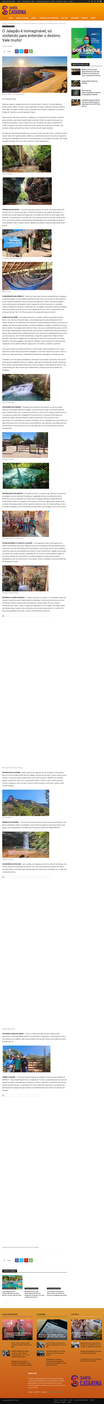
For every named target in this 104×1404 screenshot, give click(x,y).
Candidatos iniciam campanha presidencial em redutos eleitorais (85, 1335)
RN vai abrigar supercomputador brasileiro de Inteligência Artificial (91, 92)
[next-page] (6, 1302)
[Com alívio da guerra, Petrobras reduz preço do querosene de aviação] (40, 1353)
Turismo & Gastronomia (14, 23)
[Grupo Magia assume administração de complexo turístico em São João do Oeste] (12, 1282)
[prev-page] (3, 1302)
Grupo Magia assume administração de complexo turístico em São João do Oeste (11, 1293)
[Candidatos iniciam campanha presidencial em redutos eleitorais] (86, 1329)
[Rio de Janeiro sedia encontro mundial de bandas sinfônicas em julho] (6, 1345)
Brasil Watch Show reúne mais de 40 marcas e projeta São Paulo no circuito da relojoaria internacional (91, 1344)
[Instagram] (92, 1)
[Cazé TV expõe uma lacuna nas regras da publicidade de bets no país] (40, 1345)
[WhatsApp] (31, 51)
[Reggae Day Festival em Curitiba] (75, 83)
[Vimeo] (98, 1)
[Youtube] (100, 1)
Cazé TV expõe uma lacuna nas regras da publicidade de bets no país (56, 1344)
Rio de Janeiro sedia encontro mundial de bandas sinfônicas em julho (21, 1344)
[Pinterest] (26, 51)
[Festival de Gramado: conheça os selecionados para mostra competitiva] (17, 1329)
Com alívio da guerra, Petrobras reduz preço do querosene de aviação (55, 1353)
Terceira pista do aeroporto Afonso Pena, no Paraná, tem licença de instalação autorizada (57, 1293)
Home (4, 23)
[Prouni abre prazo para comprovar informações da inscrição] (75, 1361)
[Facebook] (89, 1)
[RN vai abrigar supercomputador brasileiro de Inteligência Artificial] (75, 93)
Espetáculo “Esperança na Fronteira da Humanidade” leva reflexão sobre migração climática (21, 1363)
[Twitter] (95, 1)
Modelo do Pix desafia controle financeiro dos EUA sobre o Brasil (51, 1336)
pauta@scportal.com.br (54, 1392)
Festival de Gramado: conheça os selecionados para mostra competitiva (17, 1335)
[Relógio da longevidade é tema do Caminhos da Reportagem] (75, 1353)
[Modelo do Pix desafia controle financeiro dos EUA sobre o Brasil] (52, 1329)
